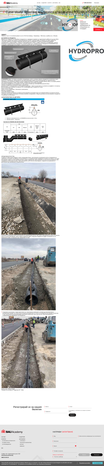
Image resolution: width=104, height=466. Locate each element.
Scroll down (97, 29)
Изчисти (84, 454)
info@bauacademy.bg (7, 455)
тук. (38, 464)
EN (59, 2)
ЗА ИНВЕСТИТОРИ (6, 442)
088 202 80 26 (87, 2)
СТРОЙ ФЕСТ (22, 440)
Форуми (22, 444)
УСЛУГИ (49, 2)
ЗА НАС (38, 2)
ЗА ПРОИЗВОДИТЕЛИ (6, 444)
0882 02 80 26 (5, 457)
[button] (70, 24)
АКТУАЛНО (55, 2)
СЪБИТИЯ (44, 2)
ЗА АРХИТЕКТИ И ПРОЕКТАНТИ (8, 440)
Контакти (96, 2)
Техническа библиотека (25, 442)
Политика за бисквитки (45, 464)
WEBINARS (22, 446)
